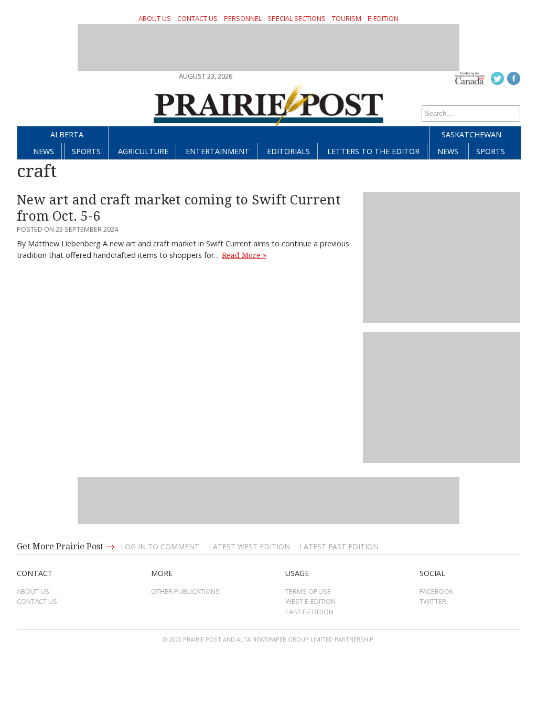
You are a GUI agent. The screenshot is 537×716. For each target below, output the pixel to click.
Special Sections (296, 18)
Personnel (243, 18)
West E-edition (310, 601)
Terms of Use (308, 591)
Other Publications (185, 591)
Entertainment (218, 151)
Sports (86, 151)
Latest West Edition (249, 546)
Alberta (66, 134)
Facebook (437, 591)
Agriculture (143, 151)
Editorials (288, 151)
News (43, 151)
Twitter (433, 601)
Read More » (244, 255)
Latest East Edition (339, 546)
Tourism (346, 18)
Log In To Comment (160, 546)
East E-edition (309, 611)
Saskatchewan (471, 134)
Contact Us (197, 18)
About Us (154, 18)
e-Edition (383, 18)
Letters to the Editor (373, 151)
